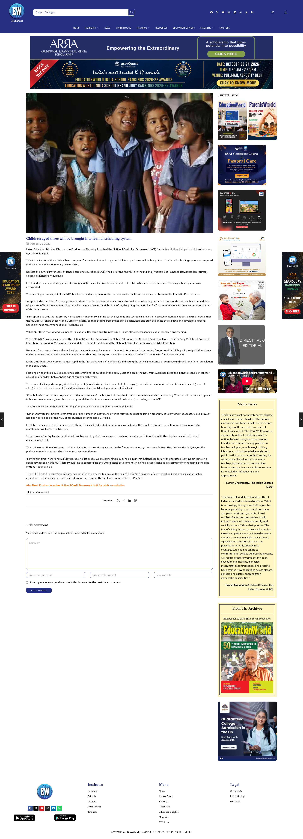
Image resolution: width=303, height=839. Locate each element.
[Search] (131, 12)
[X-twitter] (217, 12)
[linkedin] (130, 500)
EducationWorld (129, 832)
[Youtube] (223, 12)
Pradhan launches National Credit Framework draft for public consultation (82, 485)
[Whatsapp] (240, 12)
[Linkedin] (234, 12)
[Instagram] (229, 12)
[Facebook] (211, 12)
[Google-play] (252, 12)
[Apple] (246, 12)
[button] (272, 12)
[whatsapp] (135, 500)
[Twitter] (119, 500)
